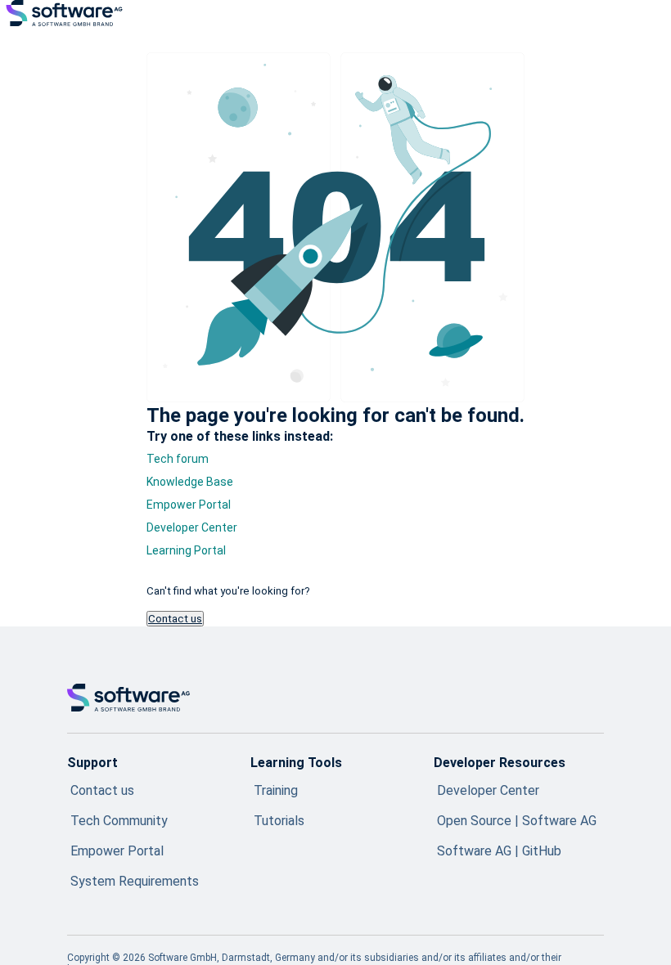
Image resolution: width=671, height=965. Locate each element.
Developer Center (191, 527)
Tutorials (279, 820)
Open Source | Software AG (517, 820)
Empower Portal (188, 504)
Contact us (175, 619)
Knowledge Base (189, 481)
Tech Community (119, 820)
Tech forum (177, 458)
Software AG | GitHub (499, 851)
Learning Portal (186, 550)
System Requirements (134, 881)
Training (276, 790)
